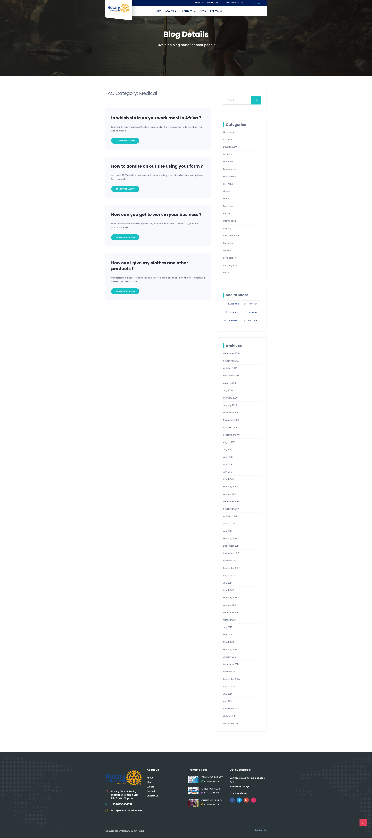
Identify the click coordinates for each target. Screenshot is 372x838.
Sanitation (228, 243)
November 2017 (231, 553)
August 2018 (229, 523)
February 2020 (230, 397)
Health (226, 213)
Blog (149, 782)
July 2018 (227, 531)
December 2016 (231, 612)
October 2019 (230, 427)
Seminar (227, 250)
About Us (170, 11)
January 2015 (229, 656)
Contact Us (189, 11)
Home (158, 11)
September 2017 (231, 568)
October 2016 (230, 619)
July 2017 (227, 582)
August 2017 (229, 575)
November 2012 (231, 708)
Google (253, 312)
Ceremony (228, 132)
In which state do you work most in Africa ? (156, 118)
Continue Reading (125, 140)
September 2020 (231, 375)
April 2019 (227, 471)
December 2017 (231, 545)
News (203, 11)
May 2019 (227, 464)
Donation (228, 154)
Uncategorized (230, 265)
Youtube (252, 320)
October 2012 (230, 716)
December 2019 (231, 412)
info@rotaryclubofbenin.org (206, 2)
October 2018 (230, 516)
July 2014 (227, 693)
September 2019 (231, 434)
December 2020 (231, 353)
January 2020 (230, 405)
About (150, 777)
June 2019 (228, 457)
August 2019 (229, 442)
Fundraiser (228, 206)
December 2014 (231, 664)
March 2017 (229, 590)
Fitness (226, 191)
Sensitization (229, 257)
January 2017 (229, 605)
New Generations (231, 235)
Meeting (227, 228)
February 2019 (230, 486)
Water (226, 272)
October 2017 (230, 560)
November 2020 (231, 360)
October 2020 (230, 368)
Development (230, 146)
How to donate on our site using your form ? (157, 166)
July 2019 (227, 449)
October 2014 (230, 671)
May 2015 (227, 634)
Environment (229, 176)
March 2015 (228, 642)
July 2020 (228, 390)
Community (229, 139)
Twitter (252, 304)
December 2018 (231, 501)
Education (228, 161)
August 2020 (229, 383)
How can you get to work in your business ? (156, 214)
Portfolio (216, 11)
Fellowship (228, 183)
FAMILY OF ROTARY (212, 777)
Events (150, 786)
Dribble (234, 312)
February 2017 (230, 597)
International (229, 220)
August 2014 (229, 686)
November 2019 (231, 420)
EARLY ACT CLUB (210, 788)
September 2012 (231, 723)
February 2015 (230, 649)
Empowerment (230, 169)
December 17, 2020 (211, 804)
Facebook (233, 304)
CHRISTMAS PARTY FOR (212, 800)
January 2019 (229, 494)
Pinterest (234, 320)
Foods (226, 198)
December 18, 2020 (211, 793)
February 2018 (230, 538)
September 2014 (231, 679)
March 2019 (229, 479)
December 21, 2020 (211, 781)
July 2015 (227, 627)
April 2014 (228, 701)
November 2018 (231, 508)
